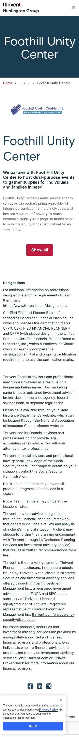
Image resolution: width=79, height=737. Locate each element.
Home (7, 83)
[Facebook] (30, 686)
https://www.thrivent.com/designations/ (35, 306)
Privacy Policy (49, 709)
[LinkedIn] (39, 686)
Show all (39, 249)
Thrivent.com (37, 658)
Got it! (33, 726)
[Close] (60, 699)
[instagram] (48, 686)
